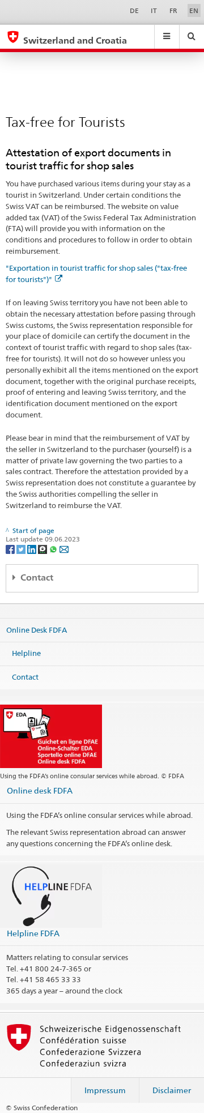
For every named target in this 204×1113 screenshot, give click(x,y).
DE (134, 10)
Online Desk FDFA (36, 629)
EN (193, 10)
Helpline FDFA (33, 933)
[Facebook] (11, 548)
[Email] (64, 548)
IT (154, 10)
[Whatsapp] (54, 548)
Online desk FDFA (40, 790)
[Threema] (43, 548)
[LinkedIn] (32, 548)
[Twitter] (21, 548)
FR (173, 10)
